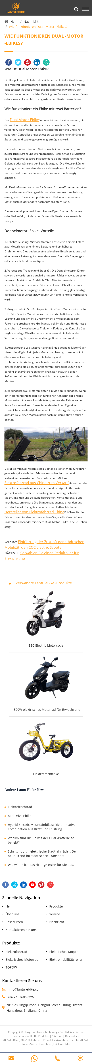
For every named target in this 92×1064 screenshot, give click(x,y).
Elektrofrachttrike (46, 774)
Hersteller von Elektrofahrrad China (34, 512)
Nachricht (31, 21)
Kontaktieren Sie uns (21, 930)
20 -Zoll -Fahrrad (31, 1040)
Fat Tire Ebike (61, 1044)
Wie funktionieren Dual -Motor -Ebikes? (38, 26)
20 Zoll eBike (11, 1040)
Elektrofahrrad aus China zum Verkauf (36, 482)
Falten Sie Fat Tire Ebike (36, 1044)
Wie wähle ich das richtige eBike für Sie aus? (41, 865)
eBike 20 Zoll (80, 1040)
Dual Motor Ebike (24, 119)
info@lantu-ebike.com (24, 989)
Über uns (12, 914)
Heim (14, 21)
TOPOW (11, 967)
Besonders (72, 1036)
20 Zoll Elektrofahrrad (56, 1040)
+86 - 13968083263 (22, 997)
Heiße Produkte (39, 1036)
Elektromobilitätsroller (66, 959)
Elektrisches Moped (64, 952)
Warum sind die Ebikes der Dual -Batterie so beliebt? (41, 840)
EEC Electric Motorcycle (46, 645)
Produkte (56, 906)
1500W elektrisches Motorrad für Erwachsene (46, 709)
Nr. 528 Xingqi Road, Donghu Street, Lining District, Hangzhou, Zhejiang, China (45, 1008)
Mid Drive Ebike (19, 816)
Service (54, 914)
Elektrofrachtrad (20, 807)
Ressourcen (14, 922)
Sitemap (57, 1036)
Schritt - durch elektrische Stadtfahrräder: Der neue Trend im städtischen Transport (42, 853)
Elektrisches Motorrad (22, 959)
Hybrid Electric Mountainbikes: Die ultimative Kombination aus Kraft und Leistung (41, 826)
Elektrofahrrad (16, 952)
